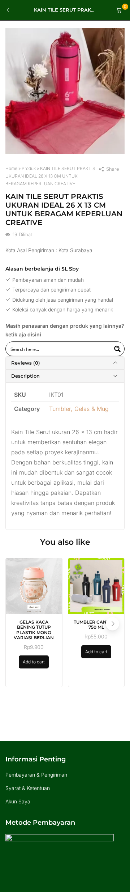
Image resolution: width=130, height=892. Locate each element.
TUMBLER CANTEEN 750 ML (96, 625)
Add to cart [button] (34, 661)
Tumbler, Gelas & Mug (79, 408)
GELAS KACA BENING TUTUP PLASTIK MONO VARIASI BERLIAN (34, 630)
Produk (29, 168)
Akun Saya (17, 801)
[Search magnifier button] (117, 349)
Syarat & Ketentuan (27, 788)
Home (11, 168)
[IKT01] (65, 90)
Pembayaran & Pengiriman (36, 775)
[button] (112, 623)
